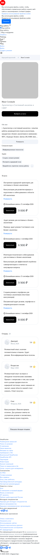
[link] (3, 41)
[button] (2, 46)
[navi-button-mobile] (1, 53)
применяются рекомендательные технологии (18, 533)
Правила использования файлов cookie (16, 18)
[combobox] (4, 551)
